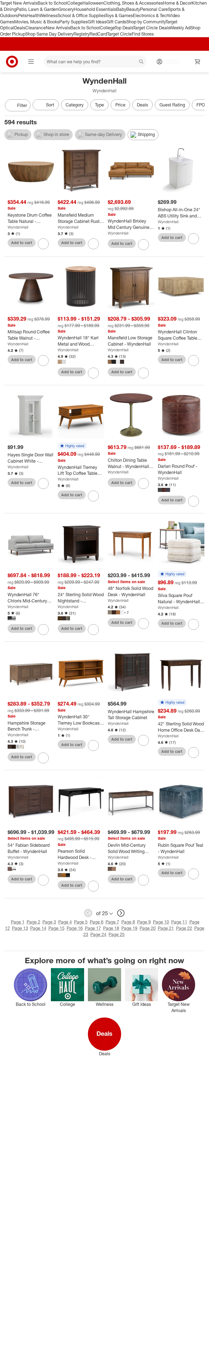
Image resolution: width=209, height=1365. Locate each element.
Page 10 (161, 922)
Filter (22, 105)
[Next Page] (199, 106)
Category (75, 105)
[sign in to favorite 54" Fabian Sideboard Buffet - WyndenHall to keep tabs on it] (43, 880)
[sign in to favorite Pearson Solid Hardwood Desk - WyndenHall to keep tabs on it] (93, 886)
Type (99, 105)
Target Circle (119, 34)
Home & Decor (177, 3)
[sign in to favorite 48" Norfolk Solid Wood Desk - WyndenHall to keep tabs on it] (143, 623)
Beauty (133, 9)
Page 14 (38, 928)
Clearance (35, 27)
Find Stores (143, 34)
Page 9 (144, 922)
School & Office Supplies (81, 15)
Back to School (52, 3)
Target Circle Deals (151, 27)
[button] (72, 446)
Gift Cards (116, 21)
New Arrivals (58, 27)
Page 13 (20, 928)
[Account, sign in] (170, 62)
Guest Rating (172, 105)
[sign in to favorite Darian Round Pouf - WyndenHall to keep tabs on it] (193, 501)
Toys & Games (119, 15)
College (74, 3)
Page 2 (33, 922)
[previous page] (88, 913)
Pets (22, 15)
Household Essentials (95, 9)
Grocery (66, 9)
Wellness (48, 15)
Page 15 (56, 928)
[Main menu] (31, 62)
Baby (121, 9)
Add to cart (21, 242)
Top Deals (124, 27)
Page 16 (75, 928)
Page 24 (98, 934)
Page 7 (112, 922)
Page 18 (111, 928)
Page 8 (128, 922)
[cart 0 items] (198, 62)
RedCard (98, 34)
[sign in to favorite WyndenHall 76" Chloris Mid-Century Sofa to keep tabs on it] (43, 629)
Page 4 (65, 922)
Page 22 (184, 928)
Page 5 (81, 922)
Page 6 (96, 922)
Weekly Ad (180, 27)
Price (120, 105)
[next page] (120, 913)
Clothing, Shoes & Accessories (133, 3)
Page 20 (148, 928)
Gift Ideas (97, 21)
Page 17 (93, 928)
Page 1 (17, 922)
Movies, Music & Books (36, 21)
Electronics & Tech (151, 15)
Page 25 (117, 934)
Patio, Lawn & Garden (37, 9)
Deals (19, 27)
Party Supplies (73, 21)
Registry (81, 34)
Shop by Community (145, 21)
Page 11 (179, 922)
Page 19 (129, 928)
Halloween (92, 3)
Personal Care (154, 9)
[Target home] (12, 61)
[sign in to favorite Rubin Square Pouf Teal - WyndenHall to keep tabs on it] (193, 873)
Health (33, 15)
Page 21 (166, 928)
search (141, 62)
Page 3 (49, 922)
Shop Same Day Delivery (49, 34)
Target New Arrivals (19, 3)
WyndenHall (18, 227)
